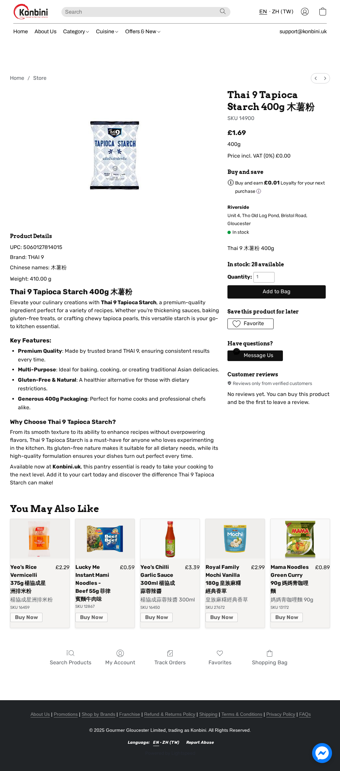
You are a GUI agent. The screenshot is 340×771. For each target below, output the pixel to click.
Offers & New (141, 31)
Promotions (66, 714)
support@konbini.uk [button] (303, 31)
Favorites (220, 662)
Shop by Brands (98, 714)
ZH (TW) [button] (283, 11)
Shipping (208, 714)
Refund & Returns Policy (169, 714)
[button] (30, 11)
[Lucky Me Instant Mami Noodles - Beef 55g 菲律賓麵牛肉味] (104, 539)
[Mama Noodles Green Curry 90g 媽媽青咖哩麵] (300, 539)
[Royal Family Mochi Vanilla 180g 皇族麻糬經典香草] (235, 539)
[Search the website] (223, 11)
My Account (120, 662)
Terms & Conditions (241, 714)
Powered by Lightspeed (170, 753)
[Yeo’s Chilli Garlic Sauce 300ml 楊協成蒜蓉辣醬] (170, 539)
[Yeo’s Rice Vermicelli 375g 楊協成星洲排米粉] (39, 539)
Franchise (129, 714)
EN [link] (156, 742)
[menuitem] (315, 78)
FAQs (305, 714)
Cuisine (105, 31)
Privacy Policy (280, 714)
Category (74, 31)
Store (39, 78)
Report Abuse (200, 742)
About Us (45, 31)
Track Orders (170, 662)
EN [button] (263, 11)
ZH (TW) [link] (171, 742)
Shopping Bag (270, 662)
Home (20, 31)
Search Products (70, 662)
